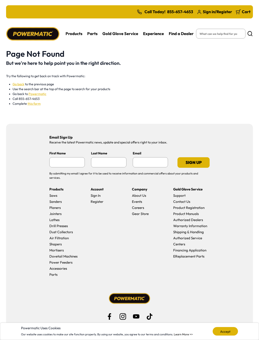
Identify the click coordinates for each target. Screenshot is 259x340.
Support (179, 195)
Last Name (99, 153)
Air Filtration (59, 238)
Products (74, 33)
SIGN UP (194, 162)
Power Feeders (60, 262)
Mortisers (56, 250)
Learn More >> (183, 334)
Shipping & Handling (188, 232)
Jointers (55, 214)
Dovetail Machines (63, 256)
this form (34, 104)
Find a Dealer (181, 33)
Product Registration (189, 207)
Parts (92, 33)
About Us (139, 195)
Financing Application (189, 250)
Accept (225, 331)
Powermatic (37, 94)
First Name (57, 153)
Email (137, 153)
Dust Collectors (61, 232)
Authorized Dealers (188, 220)
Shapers (55, 244)
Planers (55, 207)
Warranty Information (190, 226)
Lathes (54, 220)
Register (97, 201)
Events (137, 201)
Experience (153, 33)
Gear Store (140, 214)
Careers (138, 207)
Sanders (55, 201)
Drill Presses (58, 226)
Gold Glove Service (120, 33)
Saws (53, 195)
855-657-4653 (180, 11)
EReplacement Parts (188, 256)
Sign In (96, 195)
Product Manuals (186, 214)
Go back (18, 84)
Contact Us (181, 201)
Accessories (58, 268)
